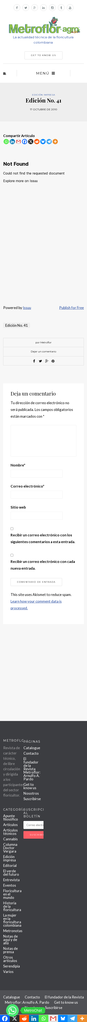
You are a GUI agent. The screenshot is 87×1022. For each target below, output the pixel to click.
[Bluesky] (43, 141)
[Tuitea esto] (40, 361)
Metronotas (12, 931)
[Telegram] (49, 141)
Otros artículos (10, 959)
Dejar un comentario (43, 351)
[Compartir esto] (34, 361)
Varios (8, 971)
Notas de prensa (10, 950)
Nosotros (31, 793)
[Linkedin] (12, 141)
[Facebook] (24, 141)
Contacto (31, 753)
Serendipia (11, 966)
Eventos (9, 885)
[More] (55, 141)
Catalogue (31, 748)
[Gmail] (18, 141)
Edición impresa (43, 94)
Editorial (10, 865)
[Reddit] (36, 141)
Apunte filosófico (10, 817)
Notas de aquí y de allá (10, 939)
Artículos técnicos (10, 832)
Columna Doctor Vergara (10, 847)
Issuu (27, 307)
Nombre (18, 465)
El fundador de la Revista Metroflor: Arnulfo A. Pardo (31, 769)
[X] (30, 141)
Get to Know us (43, 55)
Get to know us (29, 786)
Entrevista (11, 880)
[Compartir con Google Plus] (46, 361)
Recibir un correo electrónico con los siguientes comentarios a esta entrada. (43, 538)
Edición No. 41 (16, 325)
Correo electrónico (27, 486)
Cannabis (10, 839)
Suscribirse (32, 799)
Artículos (10, 824)
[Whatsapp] (6, 141)
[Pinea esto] (53, 361)
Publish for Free (71, 307)
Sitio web (18, 507)
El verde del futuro (11, 873)
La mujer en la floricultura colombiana (12, 920)
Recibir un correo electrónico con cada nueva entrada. (43, 564)
